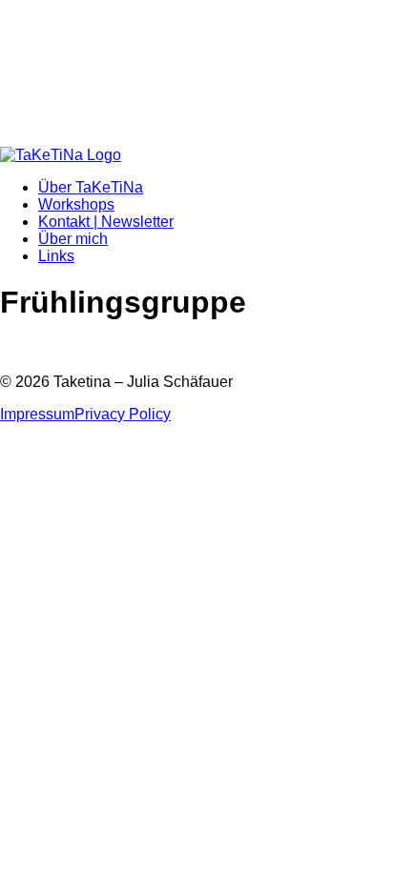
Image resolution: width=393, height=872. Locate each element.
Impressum (37, 414)
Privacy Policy (122, 414)
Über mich (73, 239)
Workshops (76, 204)
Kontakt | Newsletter (106, 221)
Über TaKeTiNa (90, 187)
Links (56, 256)
